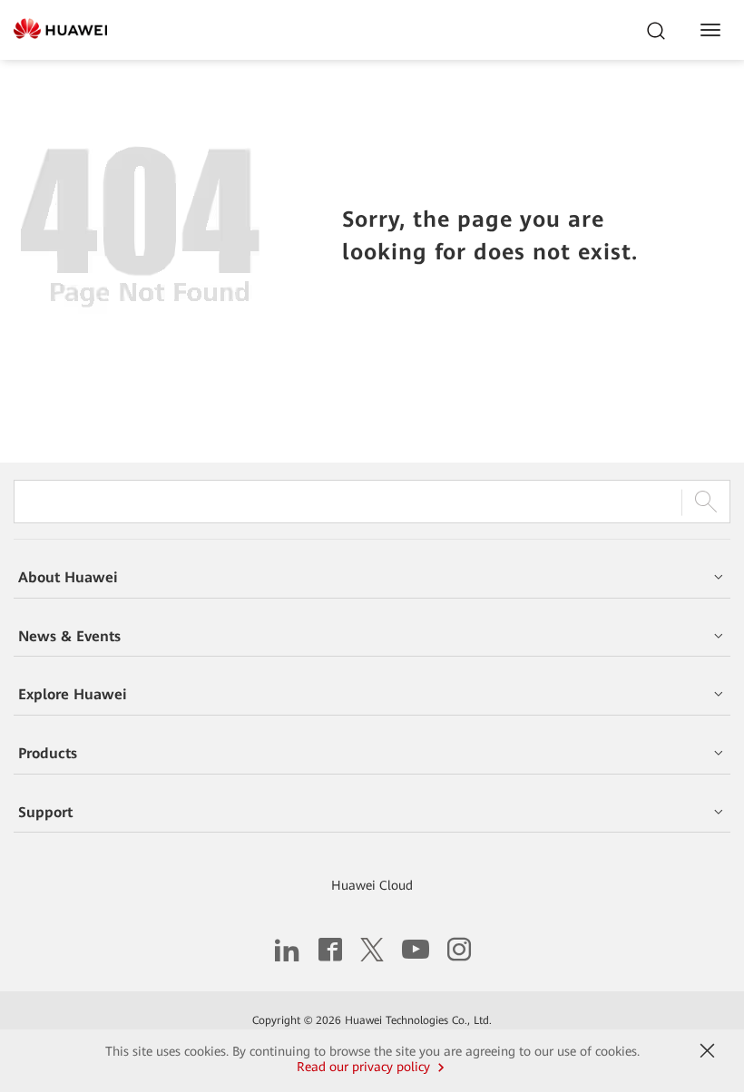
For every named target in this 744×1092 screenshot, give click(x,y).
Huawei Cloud (372, 885)
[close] (706, 1051)
